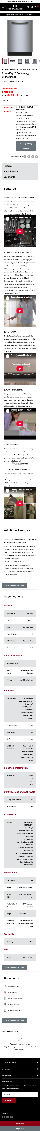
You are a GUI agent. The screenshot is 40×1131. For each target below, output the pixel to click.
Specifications (11, 171)
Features (8, 165)
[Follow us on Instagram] (7, 1117)
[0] (36, 7)
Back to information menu (14, 585)
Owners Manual (12, 992)
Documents (9, 176)
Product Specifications (15, 998)
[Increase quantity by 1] (23, 100)
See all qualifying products (26, 146)
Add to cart (20, 1124)
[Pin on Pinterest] (28, 156)
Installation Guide (13, 986)
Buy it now (20, 1128)
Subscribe (9, 1100)
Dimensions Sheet (13, 1004)
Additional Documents (14, 1010)
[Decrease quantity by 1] (12, 100)
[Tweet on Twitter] (32, 156)
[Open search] (28, 7)
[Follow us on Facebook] (3, 1117)
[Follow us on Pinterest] (11, 1117)
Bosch (4, 81)
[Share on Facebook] (24, 156)
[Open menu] (3, 7)
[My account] (32, 7)
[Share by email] (36, 156)
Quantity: (5, 100)
